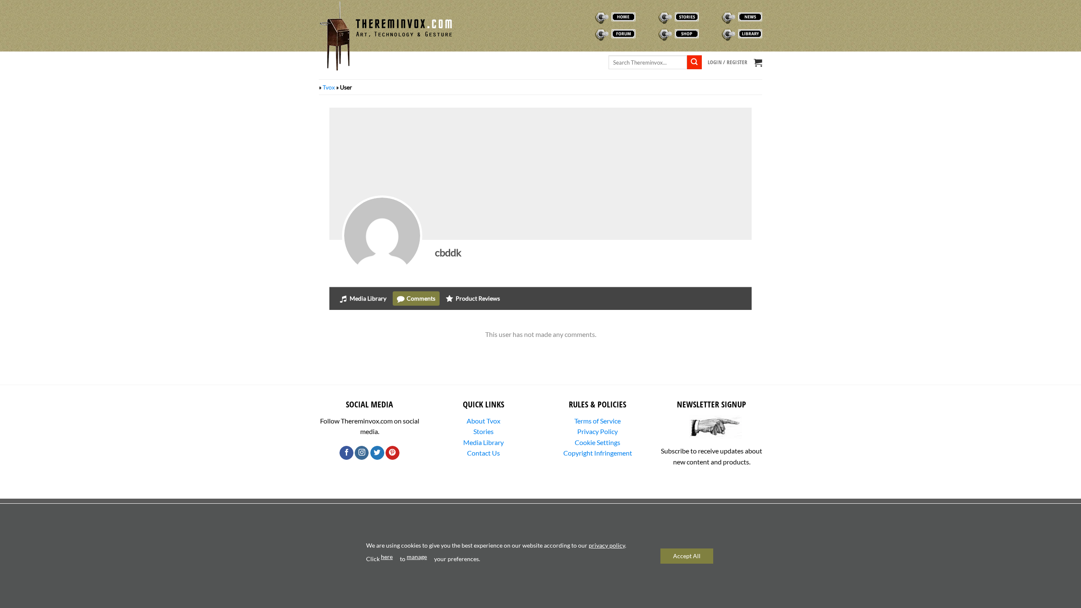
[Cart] (758, 62)
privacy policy (607, 545)
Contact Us (483, 453)
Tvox (329, 87)
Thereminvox (597, 17)
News (713, 17)
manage (417, 556)
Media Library (483, 442)
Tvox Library (723, 34)
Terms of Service (597, 421)
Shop (649, 34)
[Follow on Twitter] (377, 453)
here (387, 556)
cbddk (448, 252)
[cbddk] (382, 235)
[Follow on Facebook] (346, 453)
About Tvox (483, 421)
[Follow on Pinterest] (392, 453)
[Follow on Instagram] (362, 453)
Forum (589, 34)
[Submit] (694, 62)
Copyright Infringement (597, 453)
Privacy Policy (597, 431)
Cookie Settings (597, 442)
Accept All (687, 555)
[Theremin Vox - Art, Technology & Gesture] (386, 36)
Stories (653, 17)
